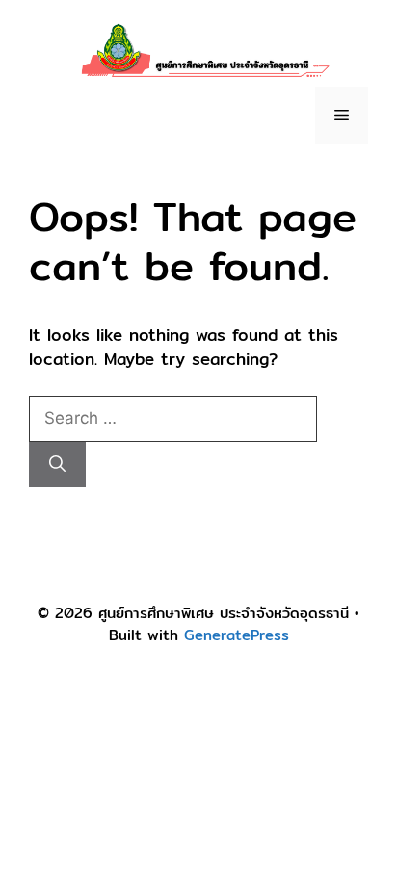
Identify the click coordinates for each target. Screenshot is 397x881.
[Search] (57, 465)
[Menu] (341, 115)
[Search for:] (173, 417)
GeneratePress (236, 635)
